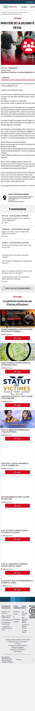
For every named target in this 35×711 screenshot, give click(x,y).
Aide (23, 660)
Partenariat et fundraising (6, 643)
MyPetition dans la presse (25, 646)
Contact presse (24, 651)
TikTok (16, 634)
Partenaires (17, 672)
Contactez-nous (13, 662)
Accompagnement (8, 640)
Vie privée (23, 662)
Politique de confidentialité (17, 666)
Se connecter (30, 2)
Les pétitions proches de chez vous (7, 648)
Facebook (17, 632)
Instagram (17, 639)
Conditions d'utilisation (17, 670)
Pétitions (10, 12)
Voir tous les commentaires (17, 290)
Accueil (24, 7)
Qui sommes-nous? (25, 633)
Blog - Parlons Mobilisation (6, 637)
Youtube (16, 642)
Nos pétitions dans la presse (25, 640)
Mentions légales (17, 668)
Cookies (17, 664)
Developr (10, 682)
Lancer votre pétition (6, 632)
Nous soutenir (16, 660)
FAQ (28, 660)
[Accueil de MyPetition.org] (10, 7)
